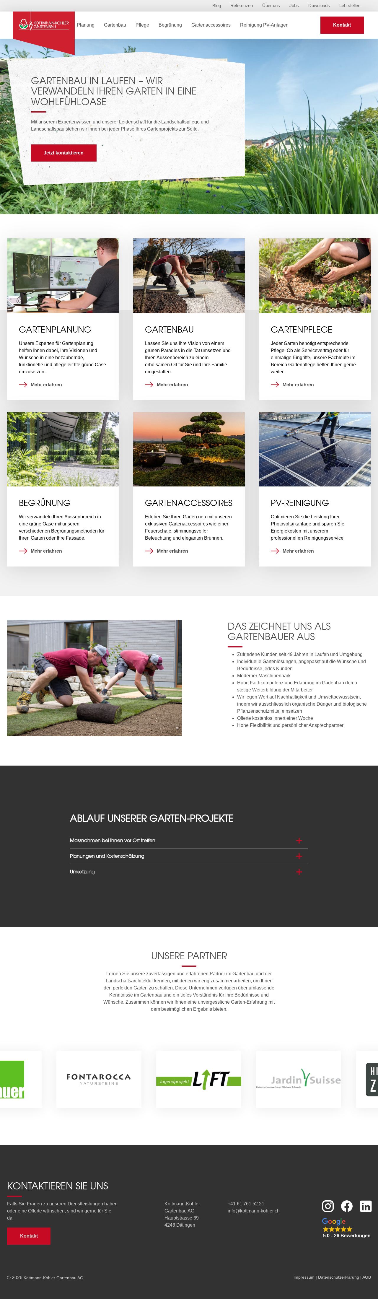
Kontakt (342, 24)
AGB (366, 1277)
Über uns (271, 5)
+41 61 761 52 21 (246, 1203)
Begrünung (170, 24)
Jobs (294, 5)
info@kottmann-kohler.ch (254, 1210)
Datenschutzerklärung (338, 1277)
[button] (347, 1228)
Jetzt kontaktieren (64, 152)
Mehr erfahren (46, 384)
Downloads (319, 5)
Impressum (304, 1277)
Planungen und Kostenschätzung (107, 856)
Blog (216, 5)
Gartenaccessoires (211, 24)
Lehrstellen (349, 5)
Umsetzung (82, 872)
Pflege (142, 24)
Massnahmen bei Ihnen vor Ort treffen (112, 840)
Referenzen (241, 5)
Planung (85, 24)
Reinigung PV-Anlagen (264, 24)
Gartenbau (115, 24)
